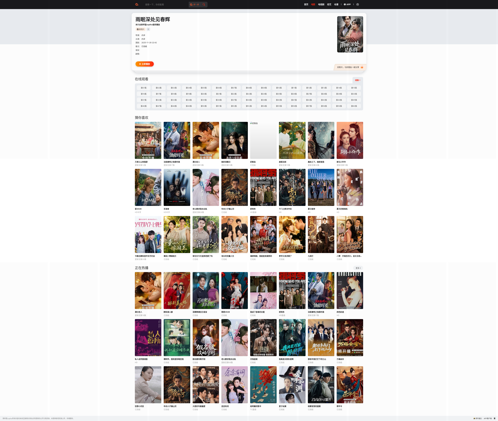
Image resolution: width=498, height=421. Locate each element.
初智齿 (253, 162)
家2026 (138, 209)
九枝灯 (310, 256)
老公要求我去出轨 (200, 209)
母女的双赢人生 (227, 256)
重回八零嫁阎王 (170, 256)
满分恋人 (196, 162)
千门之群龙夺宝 (285, 209)
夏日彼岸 (311, 209)
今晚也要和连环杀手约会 (145, 256)
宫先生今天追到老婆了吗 (203, 256)
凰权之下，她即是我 (316, 162)
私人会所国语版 (141, 359)
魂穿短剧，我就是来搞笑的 (261, 256)
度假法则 (282, 162)
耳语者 (166, 209)
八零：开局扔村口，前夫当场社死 (350, 256)
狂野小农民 (139, 406)
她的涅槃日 (225, 162)
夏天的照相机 (342, 209)
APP (349, 4)
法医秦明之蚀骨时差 (172, 162)
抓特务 (253, 209)
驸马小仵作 (341, 162)
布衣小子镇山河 (227, 209)
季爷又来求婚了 (285, 256)
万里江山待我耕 (141, 162)
